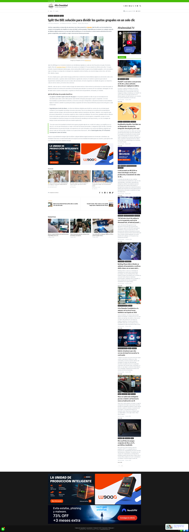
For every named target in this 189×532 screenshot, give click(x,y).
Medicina (122, 79)
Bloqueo (120, 121)
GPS (129, 394)
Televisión (120, 167)
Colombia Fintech (61, 67)
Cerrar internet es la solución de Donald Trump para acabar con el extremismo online (102, 184)
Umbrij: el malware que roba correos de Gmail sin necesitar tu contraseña (128, 353)
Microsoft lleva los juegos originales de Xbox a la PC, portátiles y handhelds (126, 443)
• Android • (95, 528)
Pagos (61, 15)
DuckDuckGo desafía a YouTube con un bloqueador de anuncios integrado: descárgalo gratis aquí (129, 126)
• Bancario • (111, 528)
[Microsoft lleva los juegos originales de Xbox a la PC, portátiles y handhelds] (129, 428)
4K (118, 165)
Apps (51, 11)
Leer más (120, 101)
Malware (134, 348)
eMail (130, 348)
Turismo (133, 394)
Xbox (132, 438)
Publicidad (133, 121)
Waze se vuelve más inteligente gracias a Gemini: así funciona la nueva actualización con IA (128, 399)
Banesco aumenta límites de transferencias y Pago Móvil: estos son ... (58, 234)
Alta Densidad (61, 5)
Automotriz (124, 394)
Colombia (56, 15)
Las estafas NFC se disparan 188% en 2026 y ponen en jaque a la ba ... (103, 234)
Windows (127, 438)
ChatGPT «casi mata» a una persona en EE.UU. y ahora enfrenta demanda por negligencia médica (129, 84)
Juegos (119, 438)
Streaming (123, 165)
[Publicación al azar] (136, 11)
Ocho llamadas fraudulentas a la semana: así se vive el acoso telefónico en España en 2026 (128, 310)
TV (53, 11)
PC (123, 438)
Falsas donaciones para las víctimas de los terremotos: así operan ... (79, 234)
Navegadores (126, 121)
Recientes (122, 57)
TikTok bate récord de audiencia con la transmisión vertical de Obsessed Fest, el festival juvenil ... (129, 220)
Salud (127, 79)
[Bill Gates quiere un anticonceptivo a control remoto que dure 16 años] (80, 176)
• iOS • (100, 528)
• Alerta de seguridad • (80, 528)
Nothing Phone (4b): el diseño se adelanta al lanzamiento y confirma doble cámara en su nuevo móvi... (129, 266)
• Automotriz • (105, 528)
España (130, 305)
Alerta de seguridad (122, 305)
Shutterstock (88, 60)
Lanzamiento (121, 261)
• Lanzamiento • (89, 528)
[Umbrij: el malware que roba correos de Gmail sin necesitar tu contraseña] (129, 338)
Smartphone (128, 261)
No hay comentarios (54, 23)
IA (48, 11)
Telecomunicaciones (131, 165)
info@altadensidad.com (105, 529)
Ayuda (57, 11)
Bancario (51, 15)
